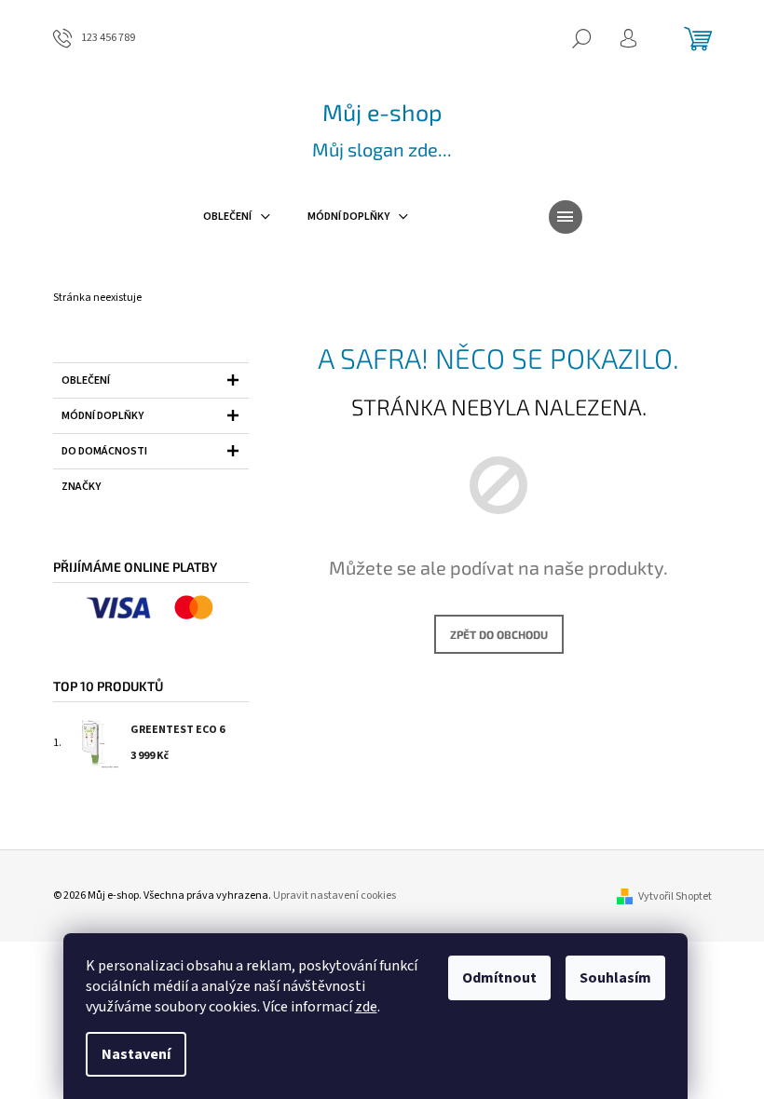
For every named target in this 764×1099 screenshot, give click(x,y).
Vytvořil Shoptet (675, 896)
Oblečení (85, 380)
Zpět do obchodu (499, 634)
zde (366, 1007)
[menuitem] (236, 217)
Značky (81, 487)
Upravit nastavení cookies (334, 895)
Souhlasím (615, 978)
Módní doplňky (102, 416)
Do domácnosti (104, 451)
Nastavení (136, 1054)
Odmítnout (499, 978)
